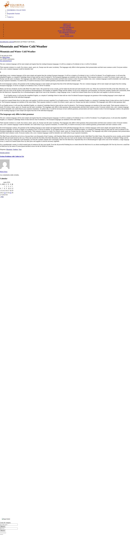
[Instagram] (125, 517)
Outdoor (15, 149)
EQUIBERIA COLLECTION (16, 10)
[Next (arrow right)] (2, 534)
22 (5, 192)
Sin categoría (10, 42)
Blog (4, 42)
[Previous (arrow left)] (1, 534)
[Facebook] (119, 517)
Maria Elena (6, 57)
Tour (20, 149)
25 (10, 192)
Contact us (10, 17)
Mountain (9, 149)
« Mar (2, 197)
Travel (10, 61)
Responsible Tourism (13, 13)
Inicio (1, 42)
